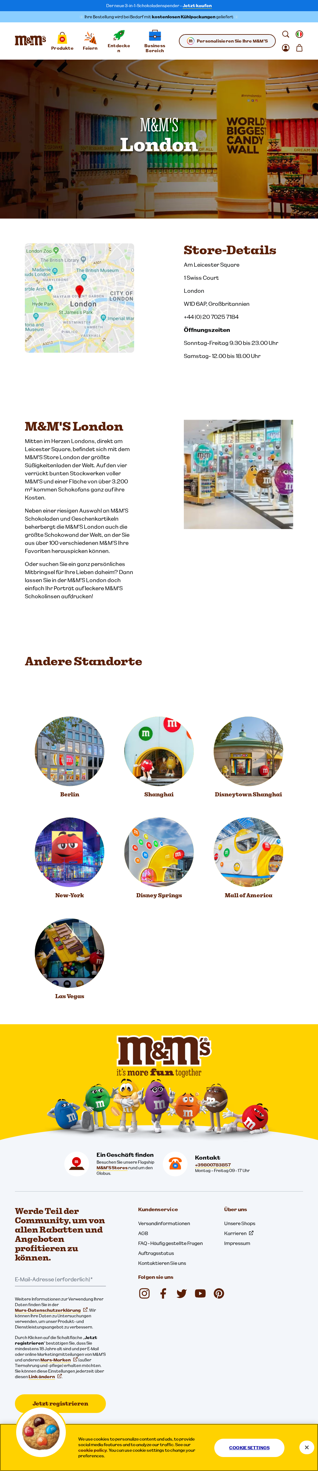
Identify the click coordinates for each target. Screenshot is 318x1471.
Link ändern (42, 1376)
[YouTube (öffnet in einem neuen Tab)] (200, 1293)
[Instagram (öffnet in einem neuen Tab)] (144, 1293)
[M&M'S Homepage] (30, 41)
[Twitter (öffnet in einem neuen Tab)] (181, 1293)
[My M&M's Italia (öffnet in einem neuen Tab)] (219, 1293)
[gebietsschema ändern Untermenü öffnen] (299, 34)
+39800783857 (213, 1164)
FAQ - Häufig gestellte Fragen (170, 1243)
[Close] (306, 1447)
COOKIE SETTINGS (249, 1447)
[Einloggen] (285, 48)
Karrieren (235, 1233)
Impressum (237, 1243)
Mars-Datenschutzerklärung (48, 1310)
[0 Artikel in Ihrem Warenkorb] (299, 48)
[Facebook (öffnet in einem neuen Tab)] (163, 1293)
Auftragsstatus (156, 1253)
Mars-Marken (55, 1359)
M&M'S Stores (112, 1167)
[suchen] (285, 34)
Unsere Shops (239, 1223)
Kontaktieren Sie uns (162, 1263)
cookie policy (92, 1450)
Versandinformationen (164, 1223)
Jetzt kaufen (197, 5)
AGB (143, 1233)
